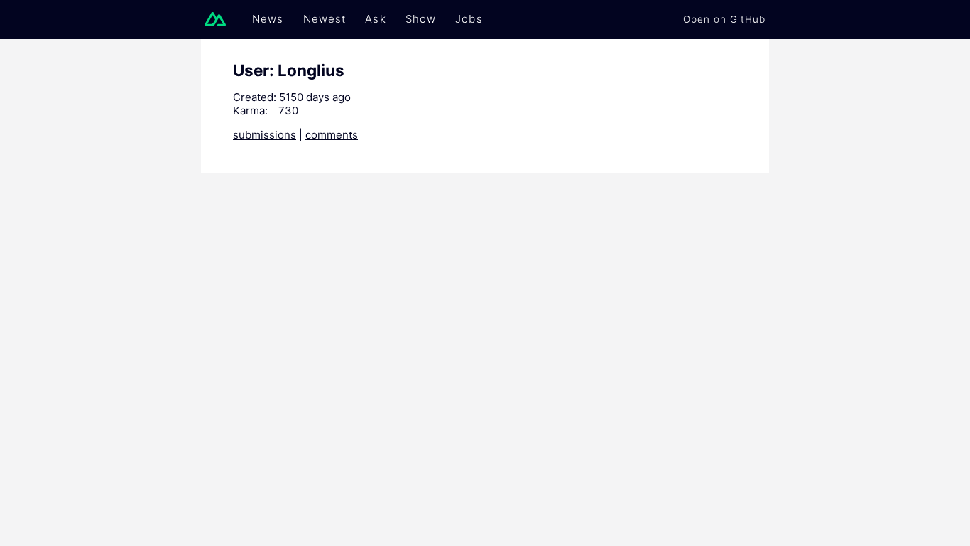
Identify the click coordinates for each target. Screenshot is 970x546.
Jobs (469, 19)
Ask (375, 19)
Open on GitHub (724, 19)
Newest (325, 19)
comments (331, 134)
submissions (264, 134)
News (268, 19)
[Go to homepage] (219, 19)
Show (421, 19)
